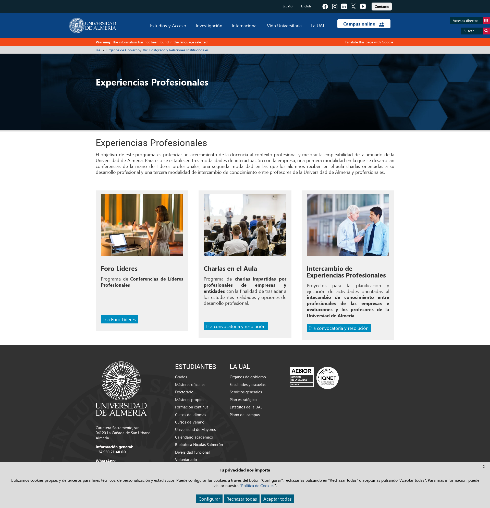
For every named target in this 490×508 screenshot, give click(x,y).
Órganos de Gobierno (123, 49)
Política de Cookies (257, 485)
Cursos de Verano (189, 422)
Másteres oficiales (190, 384)
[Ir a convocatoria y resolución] (245, 227)
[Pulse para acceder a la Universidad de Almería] (121, 388)
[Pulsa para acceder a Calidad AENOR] (314, 377)
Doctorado (184, 391)
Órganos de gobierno (248, 376)
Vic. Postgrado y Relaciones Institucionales (176, 49)
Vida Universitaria (284, 25)
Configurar (209, 498)
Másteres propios (189, 399)
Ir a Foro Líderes (119, 319)
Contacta (382, 6)
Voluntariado (186, 459)
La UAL (318, 25)
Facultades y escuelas (247, 384)
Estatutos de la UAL (246, 406)
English (306, 6)
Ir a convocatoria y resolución (235, 326)
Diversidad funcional (192, 452)
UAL (99, 49)
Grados (181, 376)
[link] (382, 6)
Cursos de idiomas (190, 414)
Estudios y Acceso (168, 25)
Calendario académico (194, 437)
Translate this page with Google (368, 42)
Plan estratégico (243, 399)
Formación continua (192, 406)
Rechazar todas (241, 498)
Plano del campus (245, 414)
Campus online (359, 24)
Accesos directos (465, 20)
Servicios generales (246, 391)
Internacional (245, 25)
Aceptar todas (277, 498)
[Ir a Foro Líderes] (142, 227)
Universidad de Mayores (195, 429)
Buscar (468, 30)
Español (288, 6)
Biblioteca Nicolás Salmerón (199, 444)
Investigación (209, 25)
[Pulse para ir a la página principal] (92, 25)
